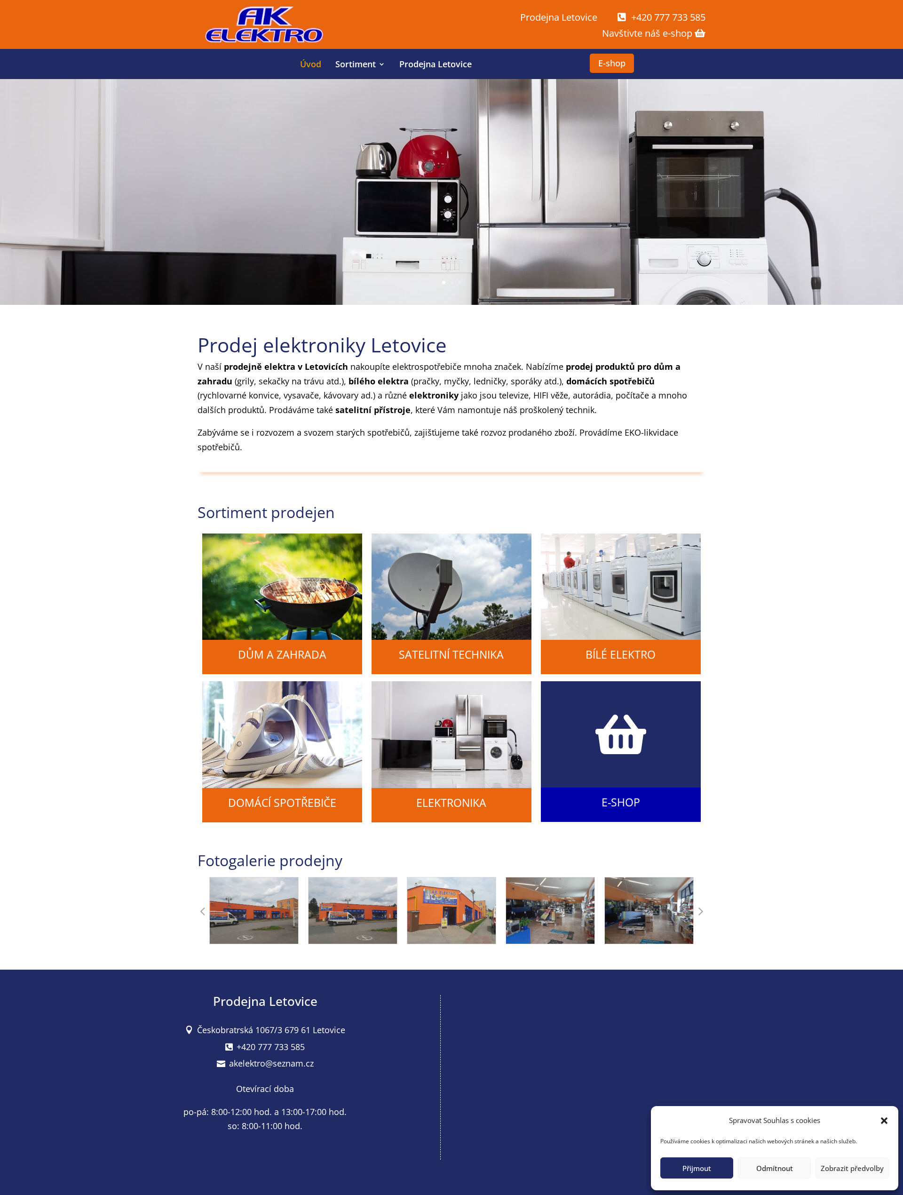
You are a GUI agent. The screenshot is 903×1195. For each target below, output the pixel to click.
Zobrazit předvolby (852, 1168)
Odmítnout (774, 1168)
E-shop (612, 63)
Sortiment (355, 64)
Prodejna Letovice (435, 64)
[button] (884, 1120)
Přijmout (696, 1168)
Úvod (310, 64)
